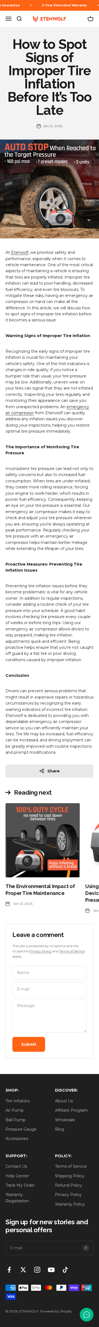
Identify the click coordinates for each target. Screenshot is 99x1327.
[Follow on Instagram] (37, 1269)
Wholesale (65, 1119)
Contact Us (16, 1166)
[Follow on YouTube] (51, 1269)
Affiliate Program (71, 1110)
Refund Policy (68, 1185)
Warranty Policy (70, 1204)
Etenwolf (19, 252)
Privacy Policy (40, 951)
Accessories (17, 1138)
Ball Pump (16, 1119)
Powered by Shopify (56, 1311)
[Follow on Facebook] (9, 1269)
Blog (59, 1129)
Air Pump (15, 1110)
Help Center (17, 1175)
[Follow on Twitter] (23, 1269)
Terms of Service (72, 951)
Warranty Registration (17, 1197)
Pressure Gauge (21, 1129)
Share (53, 771)
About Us (64, 1100)
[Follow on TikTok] (65, 1269)
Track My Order (20, 1185)
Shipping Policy (69, 1175)
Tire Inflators (17, 1100)
